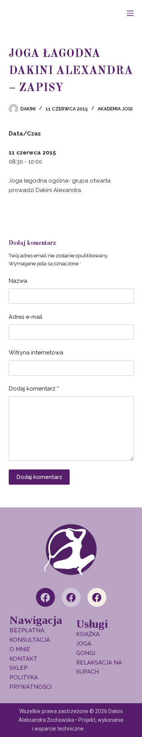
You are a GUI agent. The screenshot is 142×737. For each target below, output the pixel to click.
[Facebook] (45, 597)
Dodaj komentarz (34, 388)
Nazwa (18, 280)
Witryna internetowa (36, 352)
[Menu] (130, 13)
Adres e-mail (25, 316)
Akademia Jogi (115, 109)
